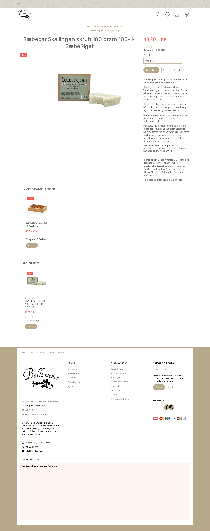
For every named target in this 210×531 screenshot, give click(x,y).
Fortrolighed (116, 377)
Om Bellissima (56, 352)
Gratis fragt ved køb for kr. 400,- (105, 26)
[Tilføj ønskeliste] (178, 70)
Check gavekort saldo (119, 399)
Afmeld (171, 387)
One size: (148, 55)
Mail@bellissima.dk (34, 451)
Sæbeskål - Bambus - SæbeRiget (37, 224)
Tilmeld (159, 387)
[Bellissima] (25, 14)
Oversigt (114, 394)
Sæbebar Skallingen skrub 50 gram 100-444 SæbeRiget (35, 302)
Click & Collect (116, 369)
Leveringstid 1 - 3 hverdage (105, 30)
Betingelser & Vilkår (119, 381)
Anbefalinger (31, 263)
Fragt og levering (118, 373)
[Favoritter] (167, 14)
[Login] (177, 14)
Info (22, 352)
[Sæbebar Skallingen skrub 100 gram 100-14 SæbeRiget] (89, 89)
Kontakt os (115, 390)
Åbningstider (36, 352)
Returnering (115, 386)
